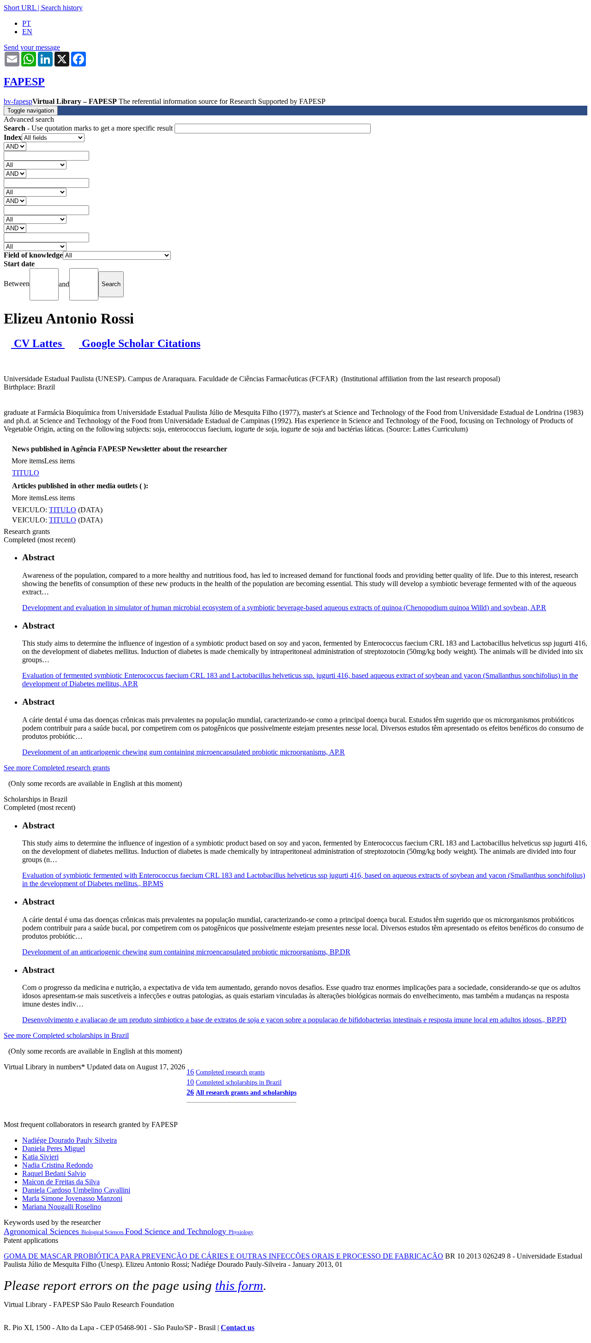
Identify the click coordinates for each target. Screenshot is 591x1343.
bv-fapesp (18, 101)
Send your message (32, 47)
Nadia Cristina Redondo (57, 1165)
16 (190, 1072)
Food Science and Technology (177, 1231)
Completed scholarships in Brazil (239, 1082)
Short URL (20, 8)
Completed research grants (230, 1072)
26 (190, 1092)
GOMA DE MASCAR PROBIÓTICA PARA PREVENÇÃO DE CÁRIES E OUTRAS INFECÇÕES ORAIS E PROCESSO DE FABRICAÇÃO (223, 1256)
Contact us (237, 1327)
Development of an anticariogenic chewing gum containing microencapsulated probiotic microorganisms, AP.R (183, 752)
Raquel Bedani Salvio (54, 1173)
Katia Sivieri (40, 1157)
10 (190, 1082)
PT (26, 23)
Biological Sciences (103, 1232)
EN (27, 32)
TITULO (25, 473)
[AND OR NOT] (15, 146)
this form (239, 1285)
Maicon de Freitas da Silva (61, 1182)
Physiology (241, 1232)
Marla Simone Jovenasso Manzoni (72, 1198)
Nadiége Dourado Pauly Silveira (69, 1140)
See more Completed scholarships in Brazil (66, 1035)
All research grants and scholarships (246, 1092)
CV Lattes (38, 343)
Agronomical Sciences (42, 1231)
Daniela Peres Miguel (53, 1148)
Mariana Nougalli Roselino (61, 1207)
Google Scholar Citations (139, 343)
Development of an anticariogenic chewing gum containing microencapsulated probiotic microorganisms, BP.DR (186, 952)
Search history (62, 8)
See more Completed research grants (57, 768)
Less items (59, 461)
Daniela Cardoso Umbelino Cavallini (76, 1190)
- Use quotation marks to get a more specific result (89, 128)
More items (28, 461)
